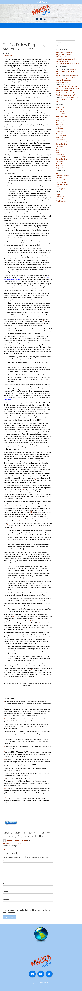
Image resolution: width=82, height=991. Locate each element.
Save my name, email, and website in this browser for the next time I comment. (27, 911)
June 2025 (59, 125)
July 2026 (59, 110)
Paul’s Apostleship (62, 184)
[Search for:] (65, 42)
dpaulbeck (8, 55)
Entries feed (60, 197)
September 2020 (61, 159)
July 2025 (59, 122)
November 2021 (61, 142)
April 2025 (59, 129)
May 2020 (59, 168)
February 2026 (61, 112)
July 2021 (59, 148)
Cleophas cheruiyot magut (16, 841)
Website (6, 900)
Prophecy (59, 186)
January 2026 (60, 114)
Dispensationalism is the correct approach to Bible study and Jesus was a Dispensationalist (67, 79)
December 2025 (61, 116)
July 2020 (59, 163)
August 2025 (60, 120)
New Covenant (61, 182)
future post (7, 399)
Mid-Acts (59, 178)
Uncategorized (61, 188)
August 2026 (60, 107)
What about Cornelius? (64, 53)
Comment (7, 861)
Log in (58, 194)
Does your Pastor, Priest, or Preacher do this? (66, 71)
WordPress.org (61, 201)
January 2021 (60, 157)
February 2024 (61, 135)
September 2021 (61, 144)
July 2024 (59, 133)
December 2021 (61, 140)
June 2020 (59, 165)
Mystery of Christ (62, 180)
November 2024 (61, 131)
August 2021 (60, 146)
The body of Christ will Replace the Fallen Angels (66, 60)
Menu (40, 26)
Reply (4, 849)
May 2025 (59, 127)
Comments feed (61, 199)
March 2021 (60, 155)
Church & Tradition (62, 176)
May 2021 (59, 150)
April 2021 (59, 152)
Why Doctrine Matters (63, 55)
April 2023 (59, 137)
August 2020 (60, 161)
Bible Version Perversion (64, 57)
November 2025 (61, 118)
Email (5, 892)
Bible (57, 173)
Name (5, 884)
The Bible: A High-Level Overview (67, 63)
